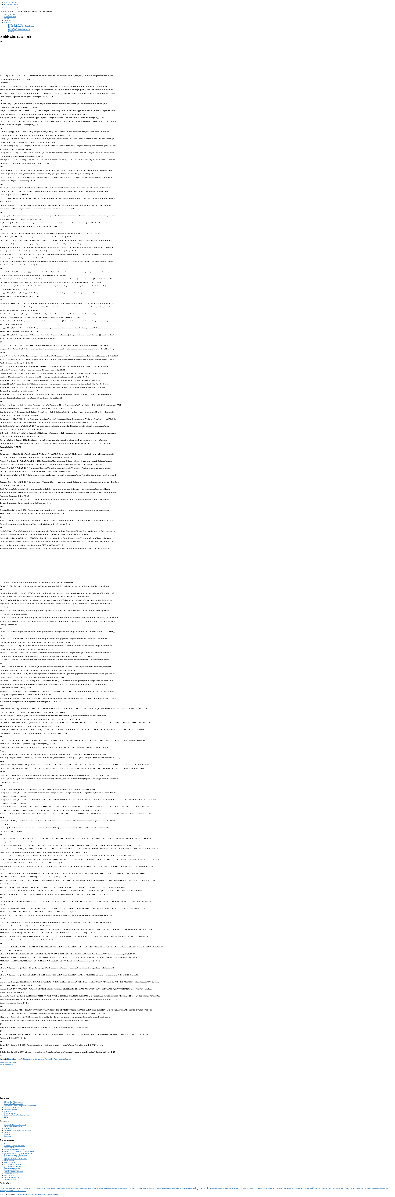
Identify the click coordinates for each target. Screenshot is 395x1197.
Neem (6, 1144)
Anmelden (54, 1194)
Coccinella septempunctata (105, 1188)
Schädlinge (7, 1136)
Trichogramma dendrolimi (12, 1166)
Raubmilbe (68, 1059)
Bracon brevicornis (10, 1175)
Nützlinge (7, 1132)
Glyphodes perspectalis (187, 1188)
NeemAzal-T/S (253, 1188)
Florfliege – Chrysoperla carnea (14, 1146)
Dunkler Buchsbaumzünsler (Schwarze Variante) (20, 1151)
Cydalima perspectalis (148, 1188)
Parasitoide (7, 1134)
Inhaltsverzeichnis (10, 1113)
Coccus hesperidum (123, 1188)
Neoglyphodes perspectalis (266, 1188)
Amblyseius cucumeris (36, 1059)
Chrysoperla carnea (92, 1188)
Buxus (72, 1188)
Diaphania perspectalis (166, 1188)
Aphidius (18, 1188)
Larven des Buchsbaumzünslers (14, 1149)
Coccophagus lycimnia (11, 1170)
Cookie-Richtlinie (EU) (11, 1107)
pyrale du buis (331, 1188)
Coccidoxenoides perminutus (13, 1172)
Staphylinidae (367, 1188)
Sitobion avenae (360, 1188)
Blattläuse (25, 1188)
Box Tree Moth (32, 1188)
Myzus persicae (233, 1188)
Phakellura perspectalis (295, 1188)
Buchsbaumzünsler (54, 1188)
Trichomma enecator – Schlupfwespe (16, 1155)
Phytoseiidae (49, 1059)
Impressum (7, 1111)
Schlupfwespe (349, 1188)
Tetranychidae (380, 1188)
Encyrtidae (176, 1188)
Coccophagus (115, 1188)
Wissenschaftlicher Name (18, 1191)
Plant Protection (59, 1059)
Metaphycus (215, 1188)
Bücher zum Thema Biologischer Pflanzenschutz (20, 1106)
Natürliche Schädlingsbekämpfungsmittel (17, 1130)
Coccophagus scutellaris (12, 1168)
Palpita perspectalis (282, 1188)
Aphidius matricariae (11, 1179)
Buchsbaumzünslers (65, 1188)
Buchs (46, 1188)
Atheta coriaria (9, 1160)
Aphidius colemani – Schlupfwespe (15, 1159)
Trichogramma (5, 1191)
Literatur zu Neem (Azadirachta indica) (17, 1115)
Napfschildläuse (242, 1188)
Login (6, 1117)
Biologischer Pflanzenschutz (9, 8)
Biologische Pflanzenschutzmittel (15, 1125)
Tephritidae (374, 1188)
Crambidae (131, 1188)
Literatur (10, 1059)
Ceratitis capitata (9, 1147)
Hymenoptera (203, 1188)
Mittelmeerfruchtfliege (223, 1188)
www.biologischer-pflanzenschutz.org (37, 1194)
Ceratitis (76, 1188)
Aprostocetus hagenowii (12, 1177)
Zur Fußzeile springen (11, 4)
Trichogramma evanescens (12, 1164)
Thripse (386, 1188)
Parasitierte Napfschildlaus (12, 1157)
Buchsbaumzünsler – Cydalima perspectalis (18, 1153)
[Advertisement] (61, 58)
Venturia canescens (10, 1162)
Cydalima (138, 1188)
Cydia (157, 1188)
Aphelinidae (11, 1188)
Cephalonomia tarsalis (11, 1173)
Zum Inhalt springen (10, 2)
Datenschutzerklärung (11, 1109)
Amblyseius (25, 1059)
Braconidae (40, 1188)
